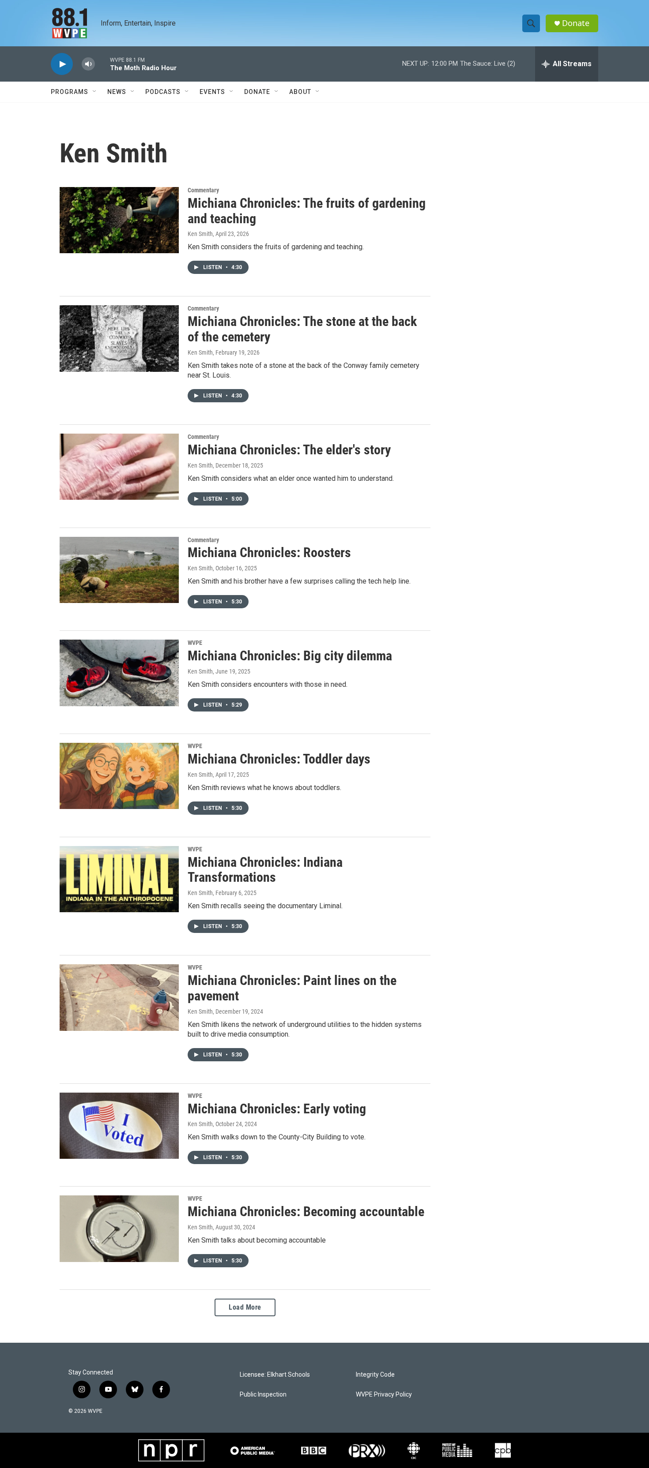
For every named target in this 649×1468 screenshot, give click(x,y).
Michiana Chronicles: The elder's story (289, 449)
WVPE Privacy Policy (384, 1394)
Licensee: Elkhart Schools (275, 1374)
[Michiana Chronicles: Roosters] (119, 570)
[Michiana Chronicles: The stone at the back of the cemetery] (119, 338)
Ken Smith (200, 233)
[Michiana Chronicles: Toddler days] (119, 776)
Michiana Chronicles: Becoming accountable (306, 1211)
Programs (69, 91)
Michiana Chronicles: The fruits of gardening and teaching (307, 210)
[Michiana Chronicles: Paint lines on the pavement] (119, 997)
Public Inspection (263, 1394)
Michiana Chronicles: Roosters (269, 552)
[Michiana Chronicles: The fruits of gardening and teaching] (119, 220)
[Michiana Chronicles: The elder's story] (119, 467)
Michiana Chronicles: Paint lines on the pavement (292, 988)
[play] (62, 64)
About (300, 91)
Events (212, 91)
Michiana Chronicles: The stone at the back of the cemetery (302, 329)
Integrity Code (375, 1374)
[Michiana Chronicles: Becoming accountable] (119, 1228)
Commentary (203, 190)
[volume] (88, 64)
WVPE (195, 642)
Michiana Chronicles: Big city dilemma (290, 655)
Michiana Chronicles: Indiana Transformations (265, 869)
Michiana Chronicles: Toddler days (279, 759)
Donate (575, 23)
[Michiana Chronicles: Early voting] (119, 1126)
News (116, 91)
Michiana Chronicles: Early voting (277, 1108)
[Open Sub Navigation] (94, 91)
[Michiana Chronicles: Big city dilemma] (119, 673)
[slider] (102, 63)
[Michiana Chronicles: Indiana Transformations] (119, 879)
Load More (245, 1307)
